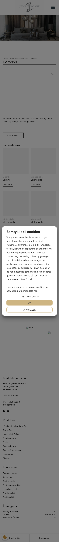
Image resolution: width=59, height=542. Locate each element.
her (35, 290)
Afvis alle (29, 309)
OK (29, 302)
